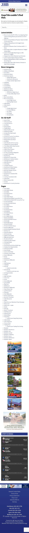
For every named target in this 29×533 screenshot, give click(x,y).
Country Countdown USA (10, 177)
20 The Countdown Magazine (11, 152)
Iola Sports (6, 84)
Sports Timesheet (8, 310)
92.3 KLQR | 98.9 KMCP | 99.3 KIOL (14, 454)
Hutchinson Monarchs (12, 79)
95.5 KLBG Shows (8, 209)
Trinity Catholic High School (13, 80)
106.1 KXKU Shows (8, 196)
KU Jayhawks (10, 115)
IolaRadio (6, 265)
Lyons (5, 279)
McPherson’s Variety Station (11, 159)
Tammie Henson (8, 123)
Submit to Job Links (12, 268)
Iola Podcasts (7, 263)
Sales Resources (8, 299)
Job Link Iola (7, 269)
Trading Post (7, 324)
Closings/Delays (8, 242)
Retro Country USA (8, 180)
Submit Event (7, 313)
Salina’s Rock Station (9, 149)
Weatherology (23, 523)
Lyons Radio (7, 282)
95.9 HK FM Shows (8, 213)
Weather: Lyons (8, 336)
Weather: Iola (7, 331)
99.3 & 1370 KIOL (8, 224)
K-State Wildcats (11, 110)
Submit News (7, 315)
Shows (5, 307)
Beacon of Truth (8, 147)
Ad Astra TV (7, 230)
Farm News (6, 72)
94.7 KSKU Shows (8, 206)
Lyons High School (11, 100)
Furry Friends (7, 250)
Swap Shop (6, 178)
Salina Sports (7, 105)
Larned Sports (7, 87)
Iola (5, 261)
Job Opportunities (8, 273)
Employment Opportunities (11, 247)
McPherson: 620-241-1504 (14, 514)
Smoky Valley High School (13, 93)
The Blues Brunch (8, 165)
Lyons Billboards (8, 281)
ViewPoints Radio (8, 131)
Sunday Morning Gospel (10, 133)
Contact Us (7, 243)
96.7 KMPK (7, 214)
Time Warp (6, 164)
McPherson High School (13, 92)
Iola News (6, 82)
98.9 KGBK (6, 221)
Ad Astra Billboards (8, 227)
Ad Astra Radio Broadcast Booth (12, 229)
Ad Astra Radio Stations (14, 1)
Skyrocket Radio (18, 520)
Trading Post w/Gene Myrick (11, 144)
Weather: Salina (8, 339)
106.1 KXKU (7, 195)
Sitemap (6, 308)
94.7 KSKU (6, 205)
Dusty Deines (7, 126)
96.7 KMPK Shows (8, 216)
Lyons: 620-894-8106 (15, 512)
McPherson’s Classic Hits (10, 157)
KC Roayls (9, 113)
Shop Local (6, 303)
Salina (5, 300)
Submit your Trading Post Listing (15, 326)
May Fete (6, 284)
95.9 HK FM (7, 211)
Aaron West (7, 120)
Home (5, 256)
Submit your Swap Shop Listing (14, 318)
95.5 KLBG (6, 208)
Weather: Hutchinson (9, 329)
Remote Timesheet (9, 297)
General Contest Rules (9, 253)
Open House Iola (8, 289)
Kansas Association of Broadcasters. (14, 522)
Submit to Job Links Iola (13, 271)
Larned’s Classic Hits (9, 154)
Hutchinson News (8, 74)
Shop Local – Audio (8, 305)
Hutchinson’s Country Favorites (11, 183)
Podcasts (6, 292)
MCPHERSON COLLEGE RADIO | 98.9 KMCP (14, 444)
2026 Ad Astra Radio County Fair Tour (13, 198)
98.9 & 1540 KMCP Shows (10, 219)
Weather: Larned (8, 333)
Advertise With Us (8, 232)
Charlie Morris (7, 128)
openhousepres (8, 290)
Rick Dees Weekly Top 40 (10, 170)
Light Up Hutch (7, 276)
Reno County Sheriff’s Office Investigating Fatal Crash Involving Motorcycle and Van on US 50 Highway (15, 36)
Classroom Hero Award (9, 240)
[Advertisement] (14, 10)
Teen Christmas (8, 321)
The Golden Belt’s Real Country (11, 146)
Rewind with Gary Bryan (10, 138)
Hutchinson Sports (8, 76)
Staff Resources (8, 312)
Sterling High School (12, 102)
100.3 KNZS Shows (8, 190)
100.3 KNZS (7, 188)
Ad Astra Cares (7, 69)
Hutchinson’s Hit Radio (9, 168)
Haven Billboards (8, 255)
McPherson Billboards (9, 287)
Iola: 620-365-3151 (14, 508)
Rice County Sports (8, 98)
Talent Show (7, 320)
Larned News (7, 85)
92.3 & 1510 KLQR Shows (10, 203)
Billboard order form (9, 237)
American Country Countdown (11, 136)
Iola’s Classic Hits (8, 151)
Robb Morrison (7, 162)
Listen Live (6, 277)
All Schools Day (7, 234)
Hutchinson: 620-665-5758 (14, 506)
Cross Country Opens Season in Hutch (13, 57)
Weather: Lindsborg (9, 334)
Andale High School (11, 108)
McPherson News (8, 89)
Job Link (6, 266)
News (5, 95)
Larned (5, 274)
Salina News (7, 103)
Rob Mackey (7, 155)
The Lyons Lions (8, 121)
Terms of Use (7, 323)
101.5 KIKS (6, 192)
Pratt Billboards (8, 294)
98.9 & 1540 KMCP (8, 218)
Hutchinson (7, 258)
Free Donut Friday (8, 248)
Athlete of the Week (9, 71)
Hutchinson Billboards (9, 260)
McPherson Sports (8, 90)
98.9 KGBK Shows (8, 222)
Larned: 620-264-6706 (14, 510)
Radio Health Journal (9, 130)
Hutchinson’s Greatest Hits (10, 173)
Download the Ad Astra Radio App (12, 245)
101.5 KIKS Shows (8, 193)
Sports (5, 106)
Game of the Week (8, 252)
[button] (26, 5)
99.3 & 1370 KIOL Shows (10, 226)
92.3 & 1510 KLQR (8, 201)
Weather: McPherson (9, 337)
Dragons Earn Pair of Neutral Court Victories (14, 56)
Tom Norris (7, 134)
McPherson (7, 286)
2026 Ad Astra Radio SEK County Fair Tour (14, 200)
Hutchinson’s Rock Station (10, 167)
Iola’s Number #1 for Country (11, 143)
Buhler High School (11, 77)
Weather (6, 328)
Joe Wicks (6, 125)
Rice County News (8, 97)
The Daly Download (9, 160)
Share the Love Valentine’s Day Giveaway (14, 302)
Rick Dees (6, 175)
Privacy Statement (8, 295)
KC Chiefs (9, 111)
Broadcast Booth (8, 239)
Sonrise (6, 181)
